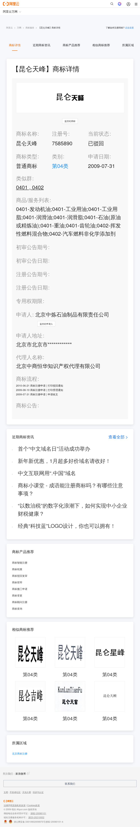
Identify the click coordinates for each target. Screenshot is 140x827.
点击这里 (129, 27)
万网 (19, 27)
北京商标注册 (19, 753)
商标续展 (17, 569)
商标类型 (26, 156)
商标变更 (17, 595)
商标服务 (30, 27)
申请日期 (98, 156)
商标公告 (26, 405)
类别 (57, 156)
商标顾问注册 (19, 602)
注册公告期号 (32, 274)
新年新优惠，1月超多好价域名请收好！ (64, 460)
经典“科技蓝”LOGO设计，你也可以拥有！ (67, 525)
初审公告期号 (32, 247)
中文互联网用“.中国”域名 (47, 473)
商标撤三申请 (19, 589)
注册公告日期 (32, 287)
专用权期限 (29, 300)
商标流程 (26, 378)
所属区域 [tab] (128, 45)
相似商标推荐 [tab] (101, 45)
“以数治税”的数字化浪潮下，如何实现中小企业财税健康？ (72, 509)
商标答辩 (17, 582)
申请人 (24, 314)
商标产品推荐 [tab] (71, 45)
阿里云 (9, 27)
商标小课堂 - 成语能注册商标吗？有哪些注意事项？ (70, 489)
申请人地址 (29, 335)
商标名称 (26, 133)
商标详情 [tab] (15, 45)
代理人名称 (29, 357)
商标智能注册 (19, 562)
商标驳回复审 (19, 575)
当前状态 (98, 133)
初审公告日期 (32, 260)
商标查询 (17, 608)
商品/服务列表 (32, 200)
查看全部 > (118, 436)
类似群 (24, 178)
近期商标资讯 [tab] (41, 45)
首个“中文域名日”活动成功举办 (54, 448)
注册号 (60, 133)
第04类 (60, 165)
